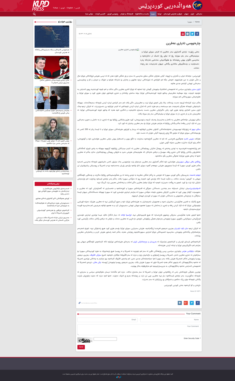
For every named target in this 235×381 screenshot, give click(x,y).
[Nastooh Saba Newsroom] (117, 377)
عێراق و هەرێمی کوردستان (173, 14)
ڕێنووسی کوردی (112, 14)
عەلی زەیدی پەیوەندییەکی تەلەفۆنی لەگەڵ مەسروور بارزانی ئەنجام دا (54, 81)
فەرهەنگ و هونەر (126, 14)
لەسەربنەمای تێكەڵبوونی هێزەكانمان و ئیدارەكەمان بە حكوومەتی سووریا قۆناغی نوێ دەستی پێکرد (53, 191)
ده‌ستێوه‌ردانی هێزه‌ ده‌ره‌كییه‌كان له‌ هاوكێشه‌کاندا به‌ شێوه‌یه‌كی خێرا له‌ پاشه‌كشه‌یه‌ (52, 204)
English (70, 8)
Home (197, 22)
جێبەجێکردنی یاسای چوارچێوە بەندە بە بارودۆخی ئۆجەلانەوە (52, 172)
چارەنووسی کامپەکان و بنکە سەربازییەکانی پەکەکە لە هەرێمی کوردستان (52, 51)
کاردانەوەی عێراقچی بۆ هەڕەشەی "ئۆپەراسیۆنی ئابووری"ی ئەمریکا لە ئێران (53, 211)
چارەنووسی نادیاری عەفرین (183, 43)
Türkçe (55, 8)
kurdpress (171, 5)
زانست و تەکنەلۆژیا (142, 14)
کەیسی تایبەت (100, 14)
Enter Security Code (192, 338)
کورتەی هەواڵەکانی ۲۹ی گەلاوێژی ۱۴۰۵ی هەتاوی (52, 198)
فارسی (77, 8)
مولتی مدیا (89, 14)
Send (81, 347)
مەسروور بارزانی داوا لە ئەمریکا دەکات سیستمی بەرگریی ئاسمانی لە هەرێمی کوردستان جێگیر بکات (52, 219)
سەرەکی (199, 14)
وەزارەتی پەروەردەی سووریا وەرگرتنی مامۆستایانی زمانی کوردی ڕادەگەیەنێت (52, 111)
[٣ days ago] (52, 128)
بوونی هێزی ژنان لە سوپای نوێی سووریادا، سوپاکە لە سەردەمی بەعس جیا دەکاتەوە (52, 142)
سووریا (153, 14)
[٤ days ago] (52, 37)
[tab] (53, 184)
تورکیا (159, 14)
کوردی (63, 8)
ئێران (192, 14)
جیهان (186, 14)
